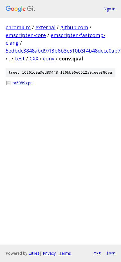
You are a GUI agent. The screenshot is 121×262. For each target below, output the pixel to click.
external (45, 27)
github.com (74, 27)
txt (97, 253)
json (110, 253)
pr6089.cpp (23, 82)
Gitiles (33, 253)
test (20, 58)
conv (48, 58)
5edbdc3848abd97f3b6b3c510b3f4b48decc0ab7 (63, 50)
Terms (65, 253)
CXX (34, 58)
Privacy (49, 253)
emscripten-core (26, 35)
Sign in (109, 9)
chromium (18, 27)
